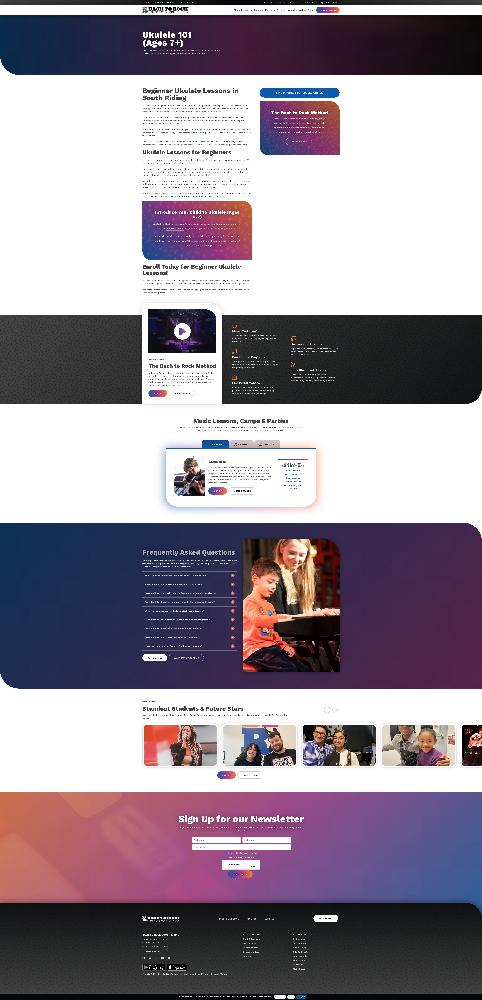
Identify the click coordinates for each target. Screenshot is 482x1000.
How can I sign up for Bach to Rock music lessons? (173, 646)
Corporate (300, 934)
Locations (298, 964)
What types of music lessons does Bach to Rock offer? (175, 575)
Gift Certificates (301, 952)
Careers (247, 956)
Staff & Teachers (251, 939)
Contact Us (310, 3)
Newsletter (295, 3)
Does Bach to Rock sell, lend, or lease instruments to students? (180, 593)
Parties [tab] (268, 444)
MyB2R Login (266, 3)
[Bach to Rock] (165, 10)
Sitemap (223, 974)
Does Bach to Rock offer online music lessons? (171, 637)
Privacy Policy (194, 974)
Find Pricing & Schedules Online (299, 92)
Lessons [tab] (216, 444)
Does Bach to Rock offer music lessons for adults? (173, 628)
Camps (257, 10)
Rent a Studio (300, 956)
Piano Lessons (293, 470)
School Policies (250, 947)
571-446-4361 (330, 3)
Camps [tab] (243, 444)
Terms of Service (210, 974)
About (291, 10)
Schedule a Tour (251, 952)
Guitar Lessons (292, 474)
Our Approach (299, 141)
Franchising (281, 3)
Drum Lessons (293, 478)
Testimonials (299, 943)
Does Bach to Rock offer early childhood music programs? (177, 619)
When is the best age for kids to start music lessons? (175, 611)
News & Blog (299, 947)
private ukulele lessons (197, 142)
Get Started (154, 658)
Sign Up (158, 393)
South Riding (252, 934)
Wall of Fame (306, 10)
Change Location (185, 3)
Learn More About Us (186, 658)
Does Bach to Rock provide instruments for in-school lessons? (180, 602)
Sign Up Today (328, 10)
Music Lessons (242, 10)
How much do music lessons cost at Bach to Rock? (173, 584)
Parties (269, 10)
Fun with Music (175, 228)
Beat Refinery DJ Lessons (293, 486)
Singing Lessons (293, 482)
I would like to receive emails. (242, 853)
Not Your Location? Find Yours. (155, 947)
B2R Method (299, 939)
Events (281, 10)
